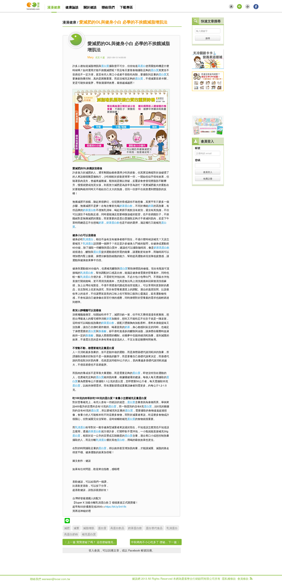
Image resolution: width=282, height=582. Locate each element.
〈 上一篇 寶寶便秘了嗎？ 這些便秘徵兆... (90, 542)
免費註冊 (207, 178)
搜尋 (207, 38)
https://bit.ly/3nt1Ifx (116, 506)
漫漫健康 (69, 22)
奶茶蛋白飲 (126, 206)
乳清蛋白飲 (86, 273)
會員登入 (207, 172)
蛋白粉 (121, 440)
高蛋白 (142, 66)
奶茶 (150, 206)
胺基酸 (102, 331)
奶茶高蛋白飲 (161, 247)
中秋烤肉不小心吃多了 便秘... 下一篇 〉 (155, 542)
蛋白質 (105, 66)
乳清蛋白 (88, 239)
